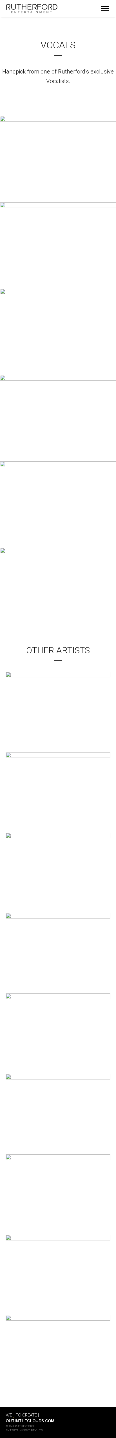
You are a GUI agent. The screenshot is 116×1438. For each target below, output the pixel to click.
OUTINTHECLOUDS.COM (30, 1421)
